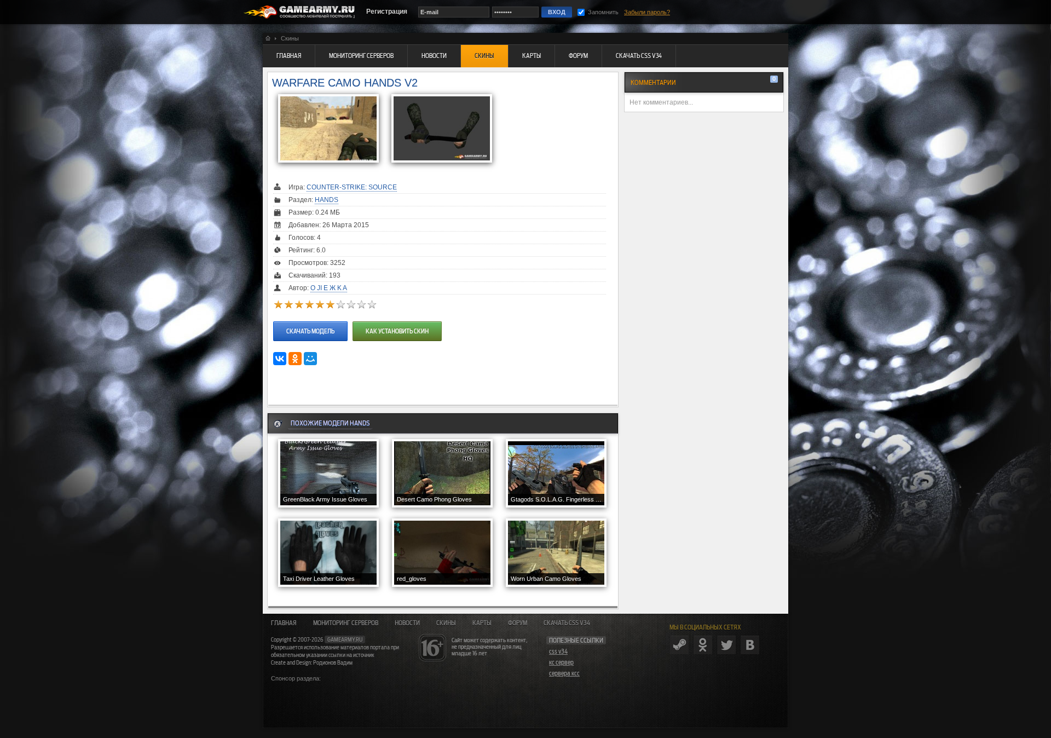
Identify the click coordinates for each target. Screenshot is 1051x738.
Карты (482, 623)
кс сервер (561, 662)
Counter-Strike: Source (352, 187)
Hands (326, 200)
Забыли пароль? (647, 12)
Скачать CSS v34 (567, 623)
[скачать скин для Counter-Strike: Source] (310, 320)
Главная (284, 623)
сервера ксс (564, 673)
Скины (446, 623)
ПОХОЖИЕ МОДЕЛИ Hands (330, 423)
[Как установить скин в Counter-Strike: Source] (396, 320)
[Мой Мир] (310, 358)
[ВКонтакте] (279, 358)
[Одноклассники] (295, 358)
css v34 (558, 651)
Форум (517, 623)
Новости (407, 623)
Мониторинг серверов (345, 623)
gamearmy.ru (344, 639)
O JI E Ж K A (328, 288)
